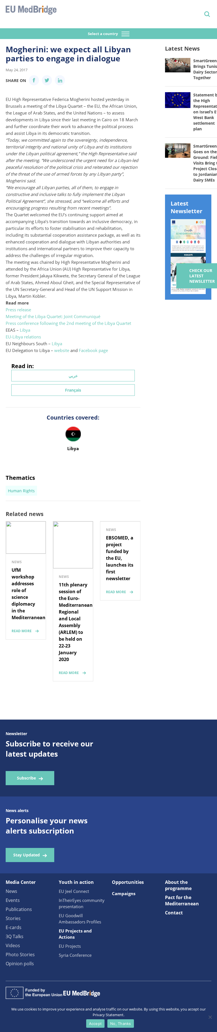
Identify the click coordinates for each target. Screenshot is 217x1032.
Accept (95, 1023)
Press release (18, 309)
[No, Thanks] (210, 1017)
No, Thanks (120, 1023)
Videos (13, 945)
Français (73, 390)
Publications (19, 909)
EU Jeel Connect (74, 891)
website (61, 350)
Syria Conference (75, 955)
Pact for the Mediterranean (182, 900)
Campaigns (123, 893)
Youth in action (76, 882)
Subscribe (26, 778)
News (11, 891)
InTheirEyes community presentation (82, 903)
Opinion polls (20, 963)
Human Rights (21, 490)
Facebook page (93, 350)
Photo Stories (20, 954)
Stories (13, 918)
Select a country (103, 33)
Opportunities (128, 882)
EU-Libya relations (23, 337)
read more (22, 631)
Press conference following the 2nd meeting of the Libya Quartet (68, 323)
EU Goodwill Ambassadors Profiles (80, 919)
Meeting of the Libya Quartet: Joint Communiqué (53, 316)
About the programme (178, 885)
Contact (174, 913)
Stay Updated (26, 855)
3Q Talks (14, 936)
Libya (25, 330)
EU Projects (70, 946)
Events (13, 900)
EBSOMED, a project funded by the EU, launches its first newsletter (119, 558)
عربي (73, 375)
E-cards (13, 927)
